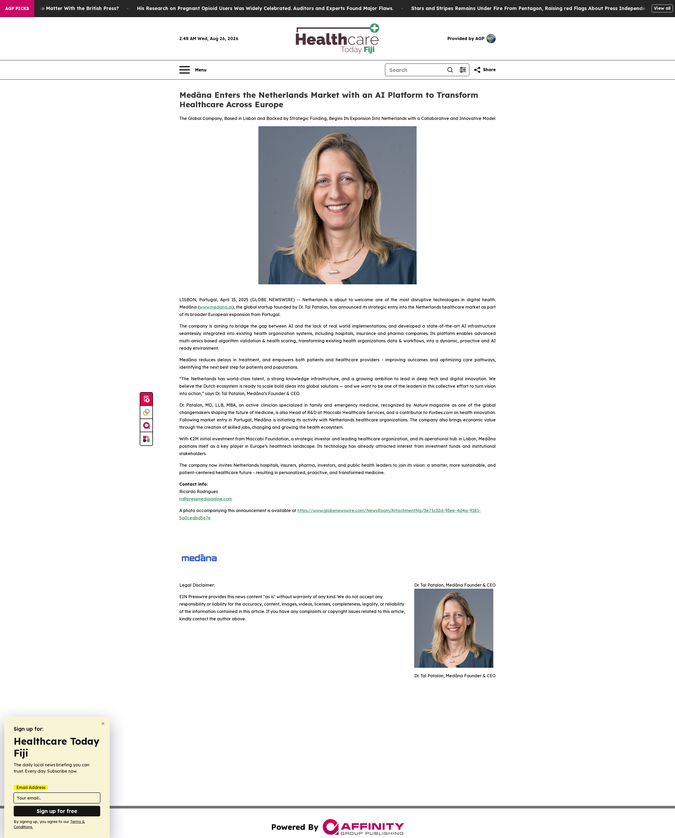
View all (662, 8)
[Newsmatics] (146, 438)
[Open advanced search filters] (462, 70)
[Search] (450, 70)
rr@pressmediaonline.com (205, 498)
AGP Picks (17, 8)
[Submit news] (146, 399)
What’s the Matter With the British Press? (68, 8)
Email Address (30, 787)
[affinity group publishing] (146, 425)
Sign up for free (57, 811)
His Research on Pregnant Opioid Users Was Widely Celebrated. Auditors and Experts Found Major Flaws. (265, 8)
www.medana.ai (215, 307)
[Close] (102, 723)
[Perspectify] (146, 412)
